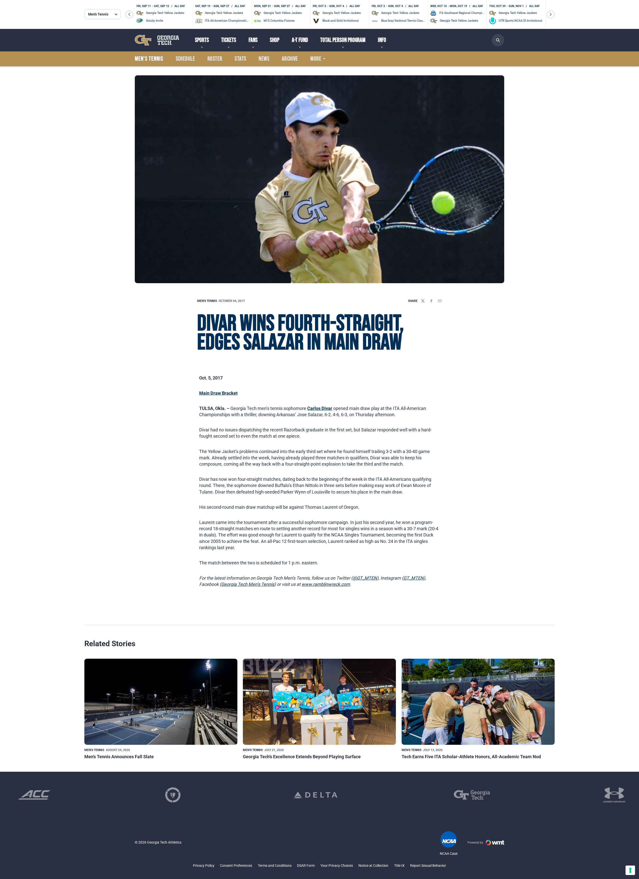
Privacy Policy (203, 866)
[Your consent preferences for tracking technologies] (630, 870)
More (315, 59)
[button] (129, 14)
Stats (240, 59)
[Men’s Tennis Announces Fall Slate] (160, 702)
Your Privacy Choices (336, 866)
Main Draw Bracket (218, 393)
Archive (290, 59)
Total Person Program (342, 40)
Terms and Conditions (275, 866)
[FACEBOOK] (431, 301)
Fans (253, 40)
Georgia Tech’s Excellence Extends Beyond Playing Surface (302, 756)
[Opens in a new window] (34, 794)
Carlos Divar (319, 408)
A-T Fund (300, 40)
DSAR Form (306, 866)
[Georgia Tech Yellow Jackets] (157, 40)
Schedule (185, 59)
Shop (274, 40)
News (264, 59)
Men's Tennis (207, 301)
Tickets (228, 40)
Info (382, 40)
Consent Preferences (236, 866)
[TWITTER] (423, 301)
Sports (202, 40)
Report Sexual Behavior (428, 866)
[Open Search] (498, 40)
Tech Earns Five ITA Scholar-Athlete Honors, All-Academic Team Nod (471, 756)
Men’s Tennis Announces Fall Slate (119, 756)
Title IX (399, 866)
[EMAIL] (440, 301)
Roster (214, 59)
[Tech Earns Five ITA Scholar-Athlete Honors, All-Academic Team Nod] (478, 702)
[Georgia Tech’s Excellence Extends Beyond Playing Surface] (319, 702)
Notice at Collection (373, 866)
